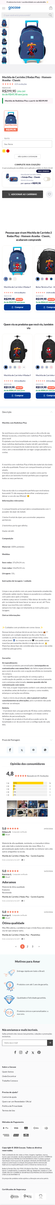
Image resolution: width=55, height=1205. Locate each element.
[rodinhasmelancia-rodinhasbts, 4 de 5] (19, 367)
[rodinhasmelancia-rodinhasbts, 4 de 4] (51, 367)
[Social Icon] (15, 1052)
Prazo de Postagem (11, 740)
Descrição (6, 412)
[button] (23, 860)
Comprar (19, 307)
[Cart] (52, 8)
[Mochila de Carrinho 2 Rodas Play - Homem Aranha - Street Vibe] (17, 261)
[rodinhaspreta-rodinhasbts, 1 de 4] (37, 367)
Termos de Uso (8, 1110)
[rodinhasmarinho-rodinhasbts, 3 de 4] (47, 367)
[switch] (47, 179)
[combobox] (26, 15)
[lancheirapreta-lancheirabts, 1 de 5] (37, 279)
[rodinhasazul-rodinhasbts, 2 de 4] (42, 367)
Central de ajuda (9, 1097)
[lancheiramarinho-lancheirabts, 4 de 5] (51, 279)
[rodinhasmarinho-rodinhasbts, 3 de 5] (15, 367)
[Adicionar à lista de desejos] (49, 194)
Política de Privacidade (12, 1106)
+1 (24, 367)
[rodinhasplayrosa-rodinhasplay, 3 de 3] (15, 279)
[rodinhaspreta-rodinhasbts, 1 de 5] (6, 367)
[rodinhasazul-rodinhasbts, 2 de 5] (10, 367)
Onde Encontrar (9, 1076)
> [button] (39, 946)
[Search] (51, 15)
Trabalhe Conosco (10, 1080)
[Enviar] (50, 1043)
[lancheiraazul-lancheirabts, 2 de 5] (42, 279)
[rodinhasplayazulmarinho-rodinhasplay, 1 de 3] (6, 279)
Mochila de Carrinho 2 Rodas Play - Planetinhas (21, 935)
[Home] (15, 8)
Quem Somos (8, 1071)
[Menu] (3, 8)
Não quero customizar (27, 156)
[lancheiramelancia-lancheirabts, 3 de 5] (47, 279)
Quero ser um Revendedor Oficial (16, 1101)
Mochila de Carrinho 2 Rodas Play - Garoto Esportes (23, 856)
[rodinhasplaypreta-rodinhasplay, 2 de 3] (10, 279)
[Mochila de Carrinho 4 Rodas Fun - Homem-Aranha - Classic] (17, 349)
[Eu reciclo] (40, 1199)
